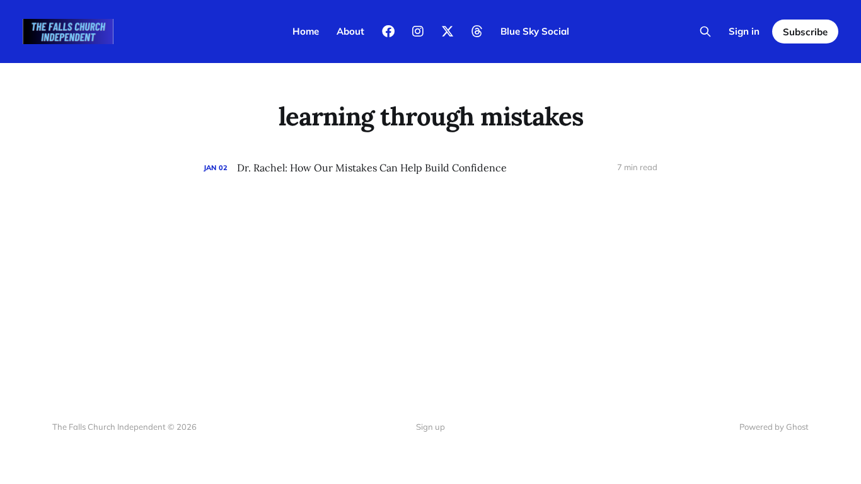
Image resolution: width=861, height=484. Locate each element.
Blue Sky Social (534, 31)
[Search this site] (705, 31)
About (350, 31)
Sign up (430, 427)
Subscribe (805, 32)
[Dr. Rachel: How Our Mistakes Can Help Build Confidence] (430, 168)
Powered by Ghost (774, 427)
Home (305, 31)
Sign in (744, 31)
